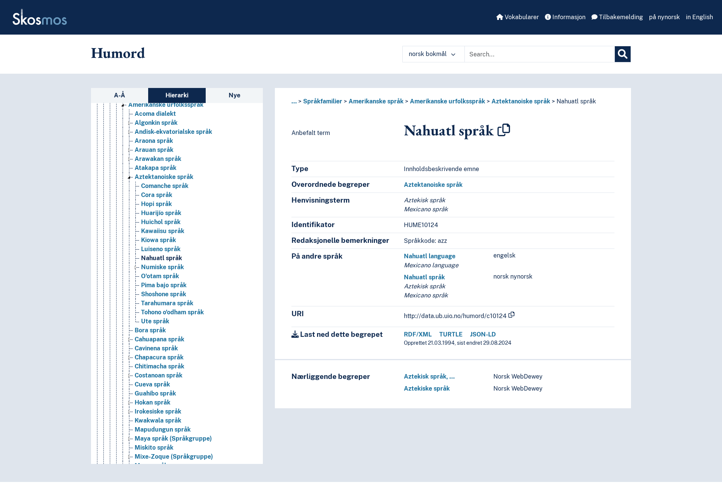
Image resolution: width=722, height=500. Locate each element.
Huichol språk (160, 222)
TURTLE (451, 334)
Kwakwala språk (158, 420)
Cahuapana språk (159, 339)
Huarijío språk (161, 213)
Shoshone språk (163, 294)
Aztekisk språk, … (429, 376)
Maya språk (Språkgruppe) (173, 438)
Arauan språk (154, 149)
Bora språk (150, 330)
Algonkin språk (156, 122)
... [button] (294, 101)
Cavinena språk (156, 348)
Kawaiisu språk (162, 231)
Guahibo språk (155, 393)
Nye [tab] (234, 95)
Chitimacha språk (159, 366)
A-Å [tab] (119, 95)
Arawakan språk (158, 158)
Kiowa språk (158, 240)
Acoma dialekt (155, 113)
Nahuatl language (429, 256)
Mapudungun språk (163, 429)
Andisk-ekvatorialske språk (173, 131)
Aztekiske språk (427, 388)
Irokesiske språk (158, 411)
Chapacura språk (159, 357)
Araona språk (154, 140)
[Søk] (622, 54)
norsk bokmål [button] (428, 54)
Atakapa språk (155, 167)
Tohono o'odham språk (172, 312)
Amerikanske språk (376, 101)
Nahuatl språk (161, 258)
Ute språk (155, 321)
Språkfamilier (322, 101)
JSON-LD (483, 334)
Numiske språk (162, 267)
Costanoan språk (158, 375)
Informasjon (568, 17)
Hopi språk (156, 204)
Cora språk (156, 194)
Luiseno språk (160, 249)
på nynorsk (664, 17)
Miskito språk (154, 447)
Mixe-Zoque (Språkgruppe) (174, 456)
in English (699, 17)
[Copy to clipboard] (504, 130)
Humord (118, 52)
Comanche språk (164, 185)
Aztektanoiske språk (164, 176)
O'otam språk (160, 276)
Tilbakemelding (620, 17)
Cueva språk (152, 384)
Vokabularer (521, 17)
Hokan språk (152, 402)
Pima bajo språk (164, 285)
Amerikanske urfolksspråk (165, 104)
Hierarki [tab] (176, 95)
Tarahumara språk (167, 303)
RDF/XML (418, 334)
